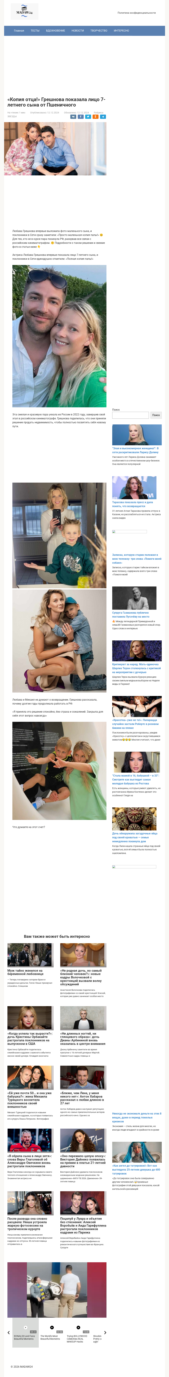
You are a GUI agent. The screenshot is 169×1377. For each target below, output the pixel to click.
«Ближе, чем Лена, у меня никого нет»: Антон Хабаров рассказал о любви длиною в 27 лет (82, 1098)
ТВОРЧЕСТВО (98, 30)
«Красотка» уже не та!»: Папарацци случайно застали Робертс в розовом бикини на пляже (135, 724)
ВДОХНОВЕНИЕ (55, 30)
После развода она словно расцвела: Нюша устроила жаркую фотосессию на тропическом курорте (27, 1224)
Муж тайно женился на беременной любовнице (25, 972)
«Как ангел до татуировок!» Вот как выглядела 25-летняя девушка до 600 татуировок (136, 1169)
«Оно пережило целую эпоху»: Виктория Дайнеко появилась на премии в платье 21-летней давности (83, 1161)
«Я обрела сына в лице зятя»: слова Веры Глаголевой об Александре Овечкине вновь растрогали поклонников (29, 1161)
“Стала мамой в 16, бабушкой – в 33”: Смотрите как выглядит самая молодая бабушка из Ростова (135, 779)
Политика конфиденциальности (137, 12)
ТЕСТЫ (35, 30)
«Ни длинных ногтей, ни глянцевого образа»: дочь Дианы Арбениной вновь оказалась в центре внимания (82, 1039)
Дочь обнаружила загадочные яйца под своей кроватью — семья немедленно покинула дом (134, 837)
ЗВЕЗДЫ (12, 116)
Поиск (116, 409)
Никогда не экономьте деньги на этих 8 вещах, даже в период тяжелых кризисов (136, 1117)
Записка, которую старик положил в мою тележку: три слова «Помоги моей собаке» (136, 558)
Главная (19, 30)
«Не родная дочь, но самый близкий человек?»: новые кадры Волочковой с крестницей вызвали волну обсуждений (81, 977)
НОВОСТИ (78, 30)
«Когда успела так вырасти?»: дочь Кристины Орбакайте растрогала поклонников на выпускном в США (29, 1039)
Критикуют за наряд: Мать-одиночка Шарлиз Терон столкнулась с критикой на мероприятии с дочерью (136, 668)
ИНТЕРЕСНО (121, 30)
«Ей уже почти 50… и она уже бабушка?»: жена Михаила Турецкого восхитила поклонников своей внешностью (29, 1100)
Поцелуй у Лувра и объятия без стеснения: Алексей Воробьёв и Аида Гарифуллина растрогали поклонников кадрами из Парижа (83, 1225)
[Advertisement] (84, 64)
